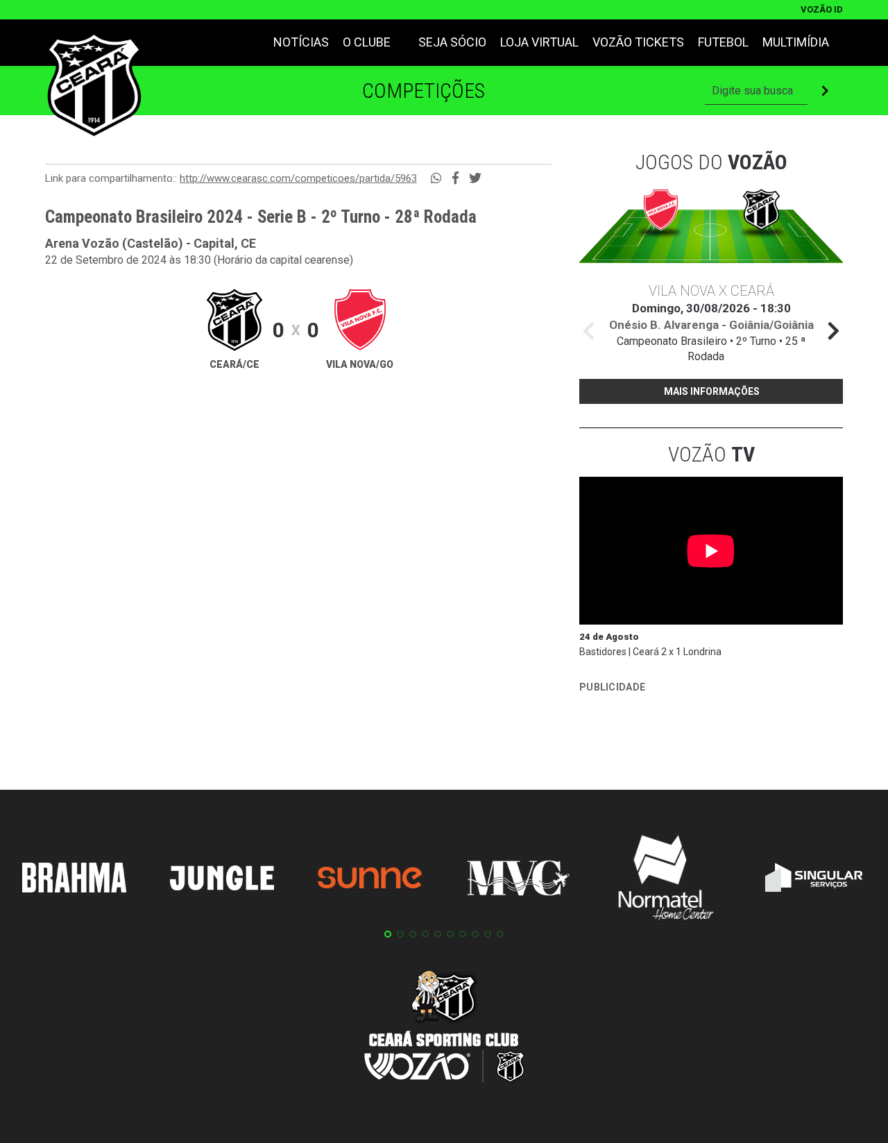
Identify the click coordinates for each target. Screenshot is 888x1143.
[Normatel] (666, 880)
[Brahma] (74, 880)
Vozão (711, 454)
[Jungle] (222, 880)
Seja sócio (452, 42)
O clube (367, 42)
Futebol (723, 42)
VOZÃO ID (822, 9)
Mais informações (712, 391)
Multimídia (795, 42)
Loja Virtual (539, 42)
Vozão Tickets (638, 42)
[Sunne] (370, 880)
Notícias (301, 42)
